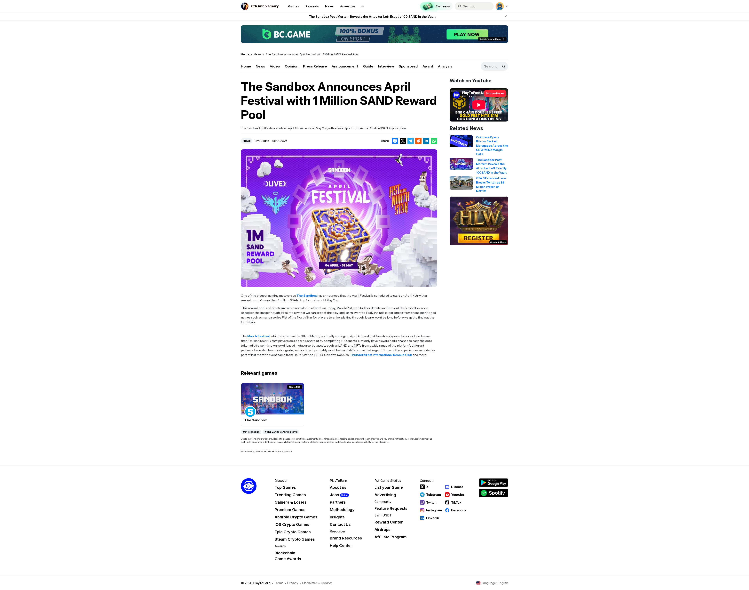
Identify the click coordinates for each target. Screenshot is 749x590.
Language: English (494, 583)
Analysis (445, 66)
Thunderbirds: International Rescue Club (381, 355)
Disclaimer (309, 583)
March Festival (258, 336)
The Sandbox (306, 295)
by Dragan (262, 141)
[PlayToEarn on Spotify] (493, 493)
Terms (278, 583)
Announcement (345, 66)
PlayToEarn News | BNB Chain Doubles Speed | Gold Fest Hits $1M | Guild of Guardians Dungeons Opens (372, 17)
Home (246, 66)
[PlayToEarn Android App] (493, 482)
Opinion (291, 66)
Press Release (315, 66)
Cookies (327, 583)
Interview (386, 66)
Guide (368, 66)
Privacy (292, 583)
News (260, 66)
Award (427, 66)
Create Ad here (498, 242)
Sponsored (408, 66)
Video (275, 66)
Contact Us (340, 524)
